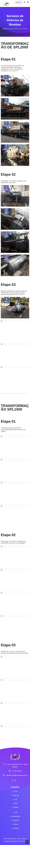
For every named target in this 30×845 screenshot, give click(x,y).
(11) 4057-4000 (16, 771)
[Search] (25, 2)
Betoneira (16, 820)
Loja (16, 799)
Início (15, 791)
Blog (15, 803)
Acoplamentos (16, 816)
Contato (15, 807)
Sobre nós (16, 795)
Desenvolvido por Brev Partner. (18, 841)
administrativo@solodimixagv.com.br (16, 775)
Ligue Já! (18, 2)
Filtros (16, 824)
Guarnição (16, 828)
